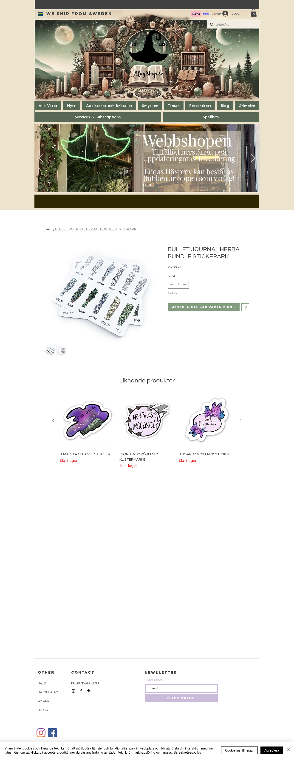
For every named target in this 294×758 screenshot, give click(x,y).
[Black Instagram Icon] (73, 691)
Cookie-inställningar (239, 750)
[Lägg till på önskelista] (245, 307)
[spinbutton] (178, 284)
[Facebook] (52, 732)
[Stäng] (288, 750)
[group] (147, 431)
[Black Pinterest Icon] (88, 691)
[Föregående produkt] (53, 420)
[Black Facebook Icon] (81, 691)
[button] (253, 13)
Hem (48, 229)
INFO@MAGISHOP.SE (85, 683)
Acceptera (271, 750)
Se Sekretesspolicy (187, 752)
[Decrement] (171, 284)
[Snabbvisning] (87, 420)
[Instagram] (41, 732)
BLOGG (43, 710)
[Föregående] (41, 158)
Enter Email (154, 680)
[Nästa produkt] (240, 420)
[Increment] (185, 284)
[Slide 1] (144, 185)
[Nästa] (253, 158)
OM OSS (43, 701)
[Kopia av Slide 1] (150, 185)
